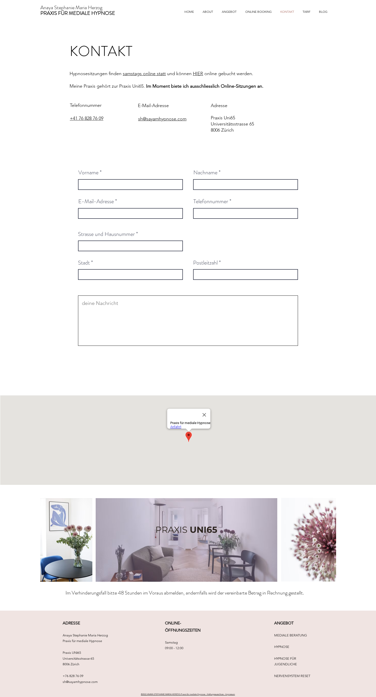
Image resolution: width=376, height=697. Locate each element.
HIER (198, 73)
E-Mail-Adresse (96, 201)
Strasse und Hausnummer (106, 234)
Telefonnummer (210, 201)
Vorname (88, 172)
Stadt (84, 263)
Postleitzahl (205, 263)
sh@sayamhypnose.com (80, 682)
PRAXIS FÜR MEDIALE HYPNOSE (77, 13)
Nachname (205, 172)
